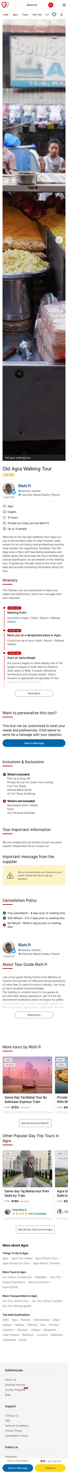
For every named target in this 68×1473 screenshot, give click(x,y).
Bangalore (50, 1329)
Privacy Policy (13, 1430)
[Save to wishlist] (54, 14)
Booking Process (15, 1384)
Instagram (11, 1456)
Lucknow (42, 1334)
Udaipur (7, 1324)
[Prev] (9, 240)
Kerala (22, 1339)
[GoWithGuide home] (5, 5)
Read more (34, 1014)
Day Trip (37, 14)
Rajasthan (56, 1334)
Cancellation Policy (16, 1435)
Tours (25, 14)
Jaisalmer (8, 1329)
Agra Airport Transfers (46, 1263)
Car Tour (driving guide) (17, 1305)
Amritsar (54, 1324)
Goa (42, 1324)
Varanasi (22, 1329)
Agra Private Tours (47, 1258)
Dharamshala (41, 1319)
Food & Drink (10, 1287)
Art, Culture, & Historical (17, 1277)
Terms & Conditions (16, 1425)
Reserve (50, 1468)
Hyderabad (9, 1339)
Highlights (41, 1277)
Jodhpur (36, 1329)
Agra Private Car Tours (16, 1263)
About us (10, 1379)
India (5, 14)
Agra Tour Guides (22, 1258)
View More (34, 693)
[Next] (59, 240)
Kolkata (19, 1324)
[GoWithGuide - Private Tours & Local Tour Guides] (9, 488)
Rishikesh (28, 1334)
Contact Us (12, 1415)
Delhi (6, 1319)
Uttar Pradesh (11, 1334)
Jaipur (56, 1319)
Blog (7, 1394)
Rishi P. (24, 486)
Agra (15, 14)
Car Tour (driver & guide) (47, 1300)
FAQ (7, 1420)
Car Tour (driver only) (15, 1300)
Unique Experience (14, 1282)
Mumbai (25, 1319)
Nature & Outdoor (38, 1282)
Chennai (32, 1324)
